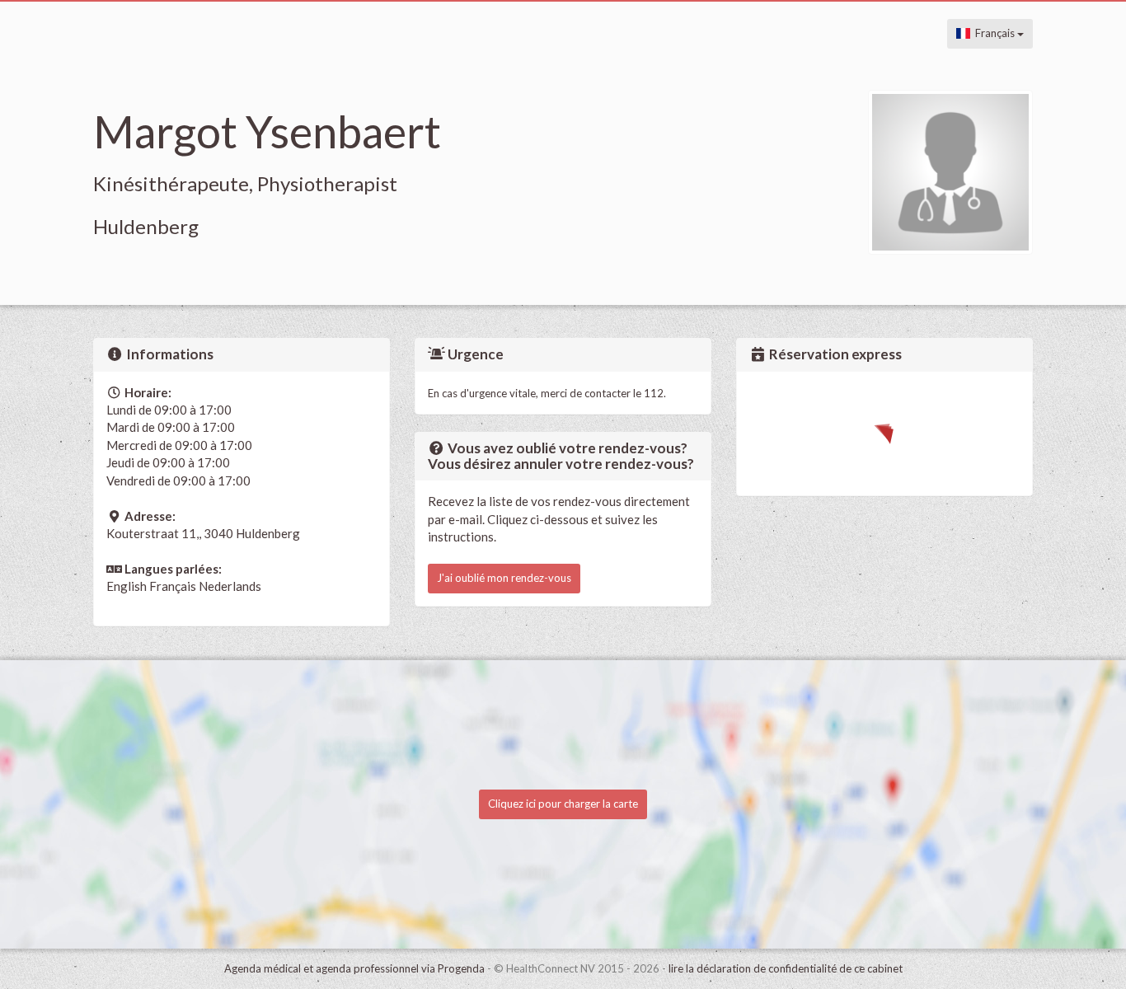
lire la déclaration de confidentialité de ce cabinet (786, 968)
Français (993, 33)
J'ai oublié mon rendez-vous (504, 577)
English (126, 586)
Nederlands (230, 586)
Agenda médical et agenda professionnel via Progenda (354, 968)
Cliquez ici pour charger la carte (563, 803)
